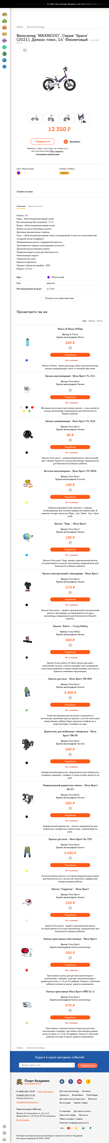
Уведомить (75, 141)
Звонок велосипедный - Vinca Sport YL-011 (70, 376)
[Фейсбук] (70, 1082)
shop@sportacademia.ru (27, 1102)
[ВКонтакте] (62, 1082)
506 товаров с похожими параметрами (50, 153)
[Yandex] (88, 1082)
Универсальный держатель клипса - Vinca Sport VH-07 (70, 787)
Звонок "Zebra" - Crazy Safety (70, 626)
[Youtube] (79, 1082)
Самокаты (64, 1095)
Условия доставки (25, 191)
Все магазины (23, 1120)
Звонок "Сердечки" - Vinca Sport (70, 889)
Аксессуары (65, 1103)
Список (92, 321)
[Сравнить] (25, 52)
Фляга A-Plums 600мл (70, 329)
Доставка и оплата (82, 1111)
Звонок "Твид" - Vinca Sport (70, 523)
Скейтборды (92, 1095)
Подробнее (70, 354)
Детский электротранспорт (72, 1099)
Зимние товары (81, 1103)
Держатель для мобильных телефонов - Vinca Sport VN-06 (70, 733)
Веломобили (77, 1095)
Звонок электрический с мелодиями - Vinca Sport (70, 573)
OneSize (64, 173)
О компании (65, 1111)
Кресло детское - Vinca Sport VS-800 (70, 678)
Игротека (92, 1099)
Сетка (99, 321)
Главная (20, 27)
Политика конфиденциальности (74, 1123)
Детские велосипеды (35, 27)
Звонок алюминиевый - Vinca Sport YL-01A (70, 421)
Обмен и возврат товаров (71, 1119)
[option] (35, 118)
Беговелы (86, 1091)
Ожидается (42, 141)
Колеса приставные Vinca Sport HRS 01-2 (70, 991)
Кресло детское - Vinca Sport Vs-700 (70, 839)
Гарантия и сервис (68, 1115)
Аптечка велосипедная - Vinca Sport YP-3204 (70, 471)
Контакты (83, 1115)
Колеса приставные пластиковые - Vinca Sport (70, 939)
